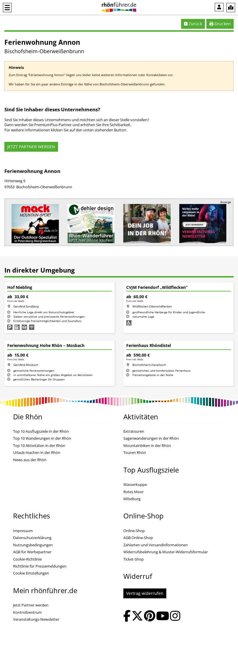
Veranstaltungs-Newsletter (36, 619)
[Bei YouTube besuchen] (162, 616)
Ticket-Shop (133, 559)
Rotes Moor (133, 491)
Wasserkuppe (135, 484)
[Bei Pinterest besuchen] (149, 616)
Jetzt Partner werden (30, 605)
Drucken (222, 23)
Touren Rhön (134, 452)
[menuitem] (219, 7)
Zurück (194, 23)
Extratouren (133, 431)
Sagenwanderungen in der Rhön (151, 438)
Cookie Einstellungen (31, 573)
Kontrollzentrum (27, 612)
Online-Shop (134, 530)
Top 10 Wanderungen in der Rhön (42, 438)
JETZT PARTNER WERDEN (31, 146)
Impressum (23, 530)
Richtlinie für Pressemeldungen (39, 566)
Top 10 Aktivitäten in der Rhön (39, 445)
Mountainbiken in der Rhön (147, 445)
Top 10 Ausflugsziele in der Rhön (41, 431)
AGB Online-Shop (138, 537)
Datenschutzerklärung (32, 537)
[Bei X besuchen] (137, 616)
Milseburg (131, 498)
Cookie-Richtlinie (27, 559)
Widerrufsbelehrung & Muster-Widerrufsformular (165, 552)
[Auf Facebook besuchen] (127, 616)
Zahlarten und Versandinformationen (155, 545)
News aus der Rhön (29, 459)
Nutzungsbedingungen (33, 545)
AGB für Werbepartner (32, 552)
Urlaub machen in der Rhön (36, 452)
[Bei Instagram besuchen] (175, 616)
